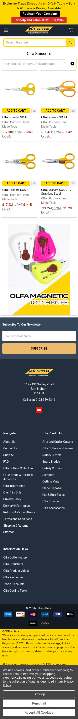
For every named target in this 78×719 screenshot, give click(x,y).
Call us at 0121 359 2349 (39, 399)
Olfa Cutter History (15, 557)
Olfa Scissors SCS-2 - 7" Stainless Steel (56, 191)
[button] (72, 63)
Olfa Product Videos (16, 570)
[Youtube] (39, 410)
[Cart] (72, 30)
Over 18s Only (12, 492)
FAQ (6, 461)
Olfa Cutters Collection (18, 468)
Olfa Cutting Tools (15, 590)
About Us (9, 441)
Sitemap (9, 532)
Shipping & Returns (15, 525)
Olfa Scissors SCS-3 (15, 117)
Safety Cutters (52, 468)
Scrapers (48, 475)
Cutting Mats (50, 481)
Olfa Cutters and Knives (57, 448)
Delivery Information (16, 505)
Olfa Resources (13, 577)
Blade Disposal (52, 488)
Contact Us (10, 448)
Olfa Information (14, 485)
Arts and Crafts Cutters (57, 441)
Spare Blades (51, 461)
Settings (39, 694)
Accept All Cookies (39, 712)
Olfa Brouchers (13, 564)
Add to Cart (16, 110)
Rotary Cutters (52, 455)
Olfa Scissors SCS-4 (54, 117)
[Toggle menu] (5, 30)
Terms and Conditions (17, 519)
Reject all (39, 703)
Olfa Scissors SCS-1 (15, 190)
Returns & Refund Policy (19, 512)
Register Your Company (40, 14)
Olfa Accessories (53, 508)
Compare (34, 110)
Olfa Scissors (51, 501)
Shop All (8, 455)
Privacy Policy (12, 499)
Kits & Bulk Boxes (53, 494)
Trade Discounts (14, 584)
